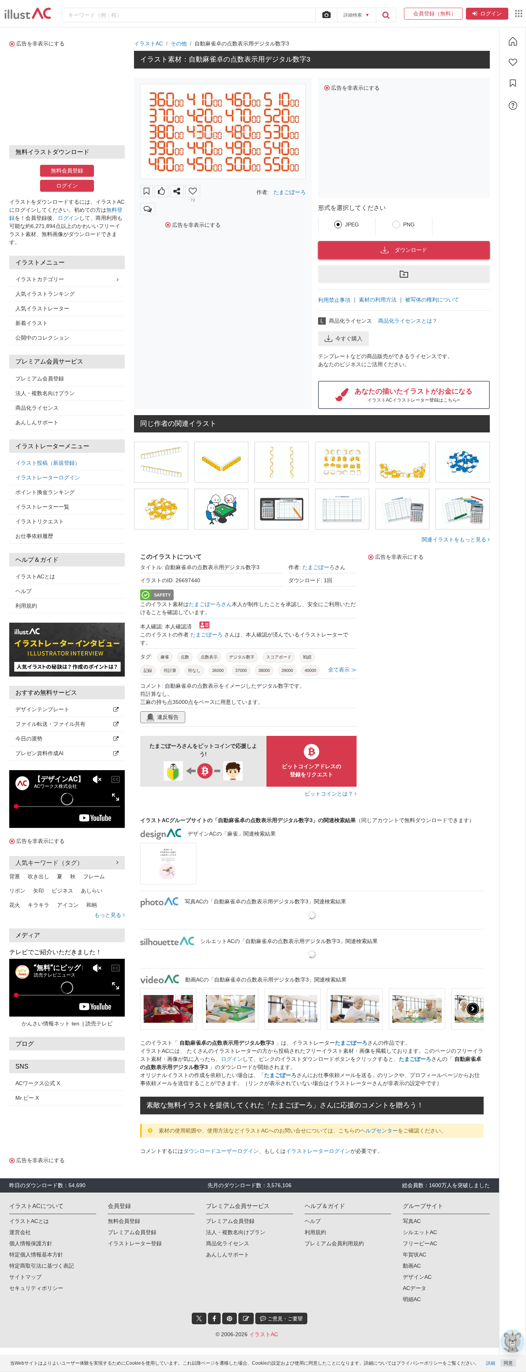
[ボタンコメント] (147, 209)
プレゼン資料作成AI (39, 753)
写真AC (412, 1221)
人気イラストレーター (42, 308)
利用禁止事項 (334, 300)
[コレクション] (513, 83)
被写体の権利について (432, 300)
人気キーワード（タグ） (49, 862)
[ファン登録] (513, 62)
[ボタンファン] (192, 191)
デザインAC (417, 1277)
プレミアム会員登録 (39, 378)
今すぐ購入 (348, 338)
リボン (17, 891)
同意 (508, 1363)
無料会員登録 (67, 171)
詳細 (490, 1363)
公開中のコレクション (42, 338)
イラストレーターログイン (47, 477)
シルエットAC (420, 1232)
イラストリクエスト (39, 521)
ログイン (491, 13)
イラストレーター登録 (135, 1243)
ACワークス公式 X (37, 1083)
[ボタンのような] (161, 191)
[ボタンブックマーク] (146, 191)
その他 (179, 43)
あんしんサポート (37, 422)
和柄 (91, 905)
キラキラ (38, 905)
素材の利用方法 (378, 300)
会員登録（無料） (433, 13)
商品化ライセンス (37, 408)
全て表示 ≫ (342, 670)
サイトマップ (25, 1277)
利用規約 (26, 606)
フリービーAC (420, 1243)
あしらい (91, 891)
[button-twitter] (199, 1318)
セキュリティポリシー (36, 1288)
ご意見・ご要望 (284, 1319)
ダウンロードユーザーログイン (221, 1151)
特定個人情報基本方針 (36, 1254)
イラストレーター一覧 (42, 507)
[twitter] (199, 1318)
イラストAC (148, 43)
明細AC (412, 1299)
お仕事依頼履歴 (34, 536)
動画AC (412, 1266)
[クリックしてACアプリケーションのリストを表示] (518, 13)
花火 (14, 905)
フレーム (94, 876)
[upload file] (326, 15)
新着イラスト (31, 323)
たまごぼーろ (289, 192)
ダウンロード (411, 250)
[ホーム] (513, 41)
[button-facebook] (214, 1318)
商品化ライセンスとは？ (407, 321)
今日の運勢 (28, 738)
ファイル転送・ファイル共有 (50, 724)
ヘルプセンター (379, 1130)
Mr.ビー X (27, 1098)
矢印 (38, 891)
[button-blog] (246, 1318)
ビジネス (62, 891)
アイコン (68, 905)
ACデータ (414, 1288)
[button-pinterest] (229, 1318)
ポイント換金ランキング (45, 492)
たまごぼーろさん (210, 604)
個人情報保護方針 (30, 1243)
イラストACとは (35, 576)
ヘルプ (23, 591)
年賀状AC (414, 1254)
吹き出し (38, 876)
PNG (409, 224)
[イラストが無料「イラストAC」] (28, 13)
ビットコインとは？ (330, 794)
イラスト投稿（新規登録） (47, 463)
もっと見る (108, 915)
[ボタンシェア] (177, 191)
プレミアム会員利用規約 (334, 1243)
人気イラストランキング (45, 294)
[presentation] (151, 1009)
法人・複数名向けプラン (45, 393)
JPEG (352, 224)
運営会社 (20, 1232)
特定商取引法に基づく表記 (41, 1266)
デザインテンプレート (42, 709)
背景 (14, 876)
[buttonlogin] (386, 15)
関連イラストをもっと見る (455, 539)
